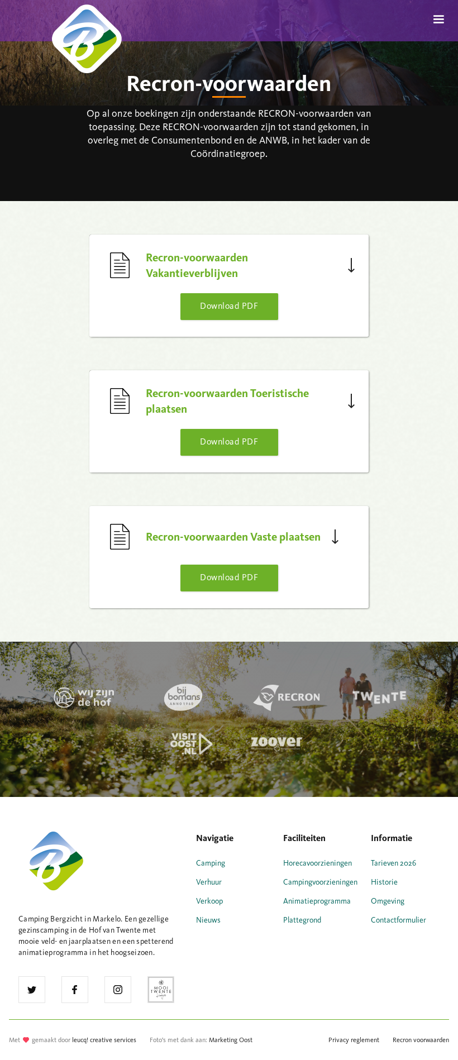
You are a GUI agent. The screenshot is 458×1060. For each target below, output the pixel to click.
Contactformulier (398, 920)
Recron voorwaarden (421, 1040)
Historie (384, 882)
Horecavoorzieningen (317, 863)
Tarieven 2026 (393, 863)
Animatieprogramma (317, 901)
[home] (78, 18)
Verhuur (209, 882)
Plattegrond (302, 920)
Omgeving (387, 901)
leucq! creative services (104, 1040)
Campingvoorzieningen (320, 882)
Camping (210, 863)
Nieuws (208, 920)
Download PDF (229, 305)
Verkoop (209, 901)
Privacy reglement (353, 1040)
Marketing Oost (230, 1040)
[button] (438, 19)
